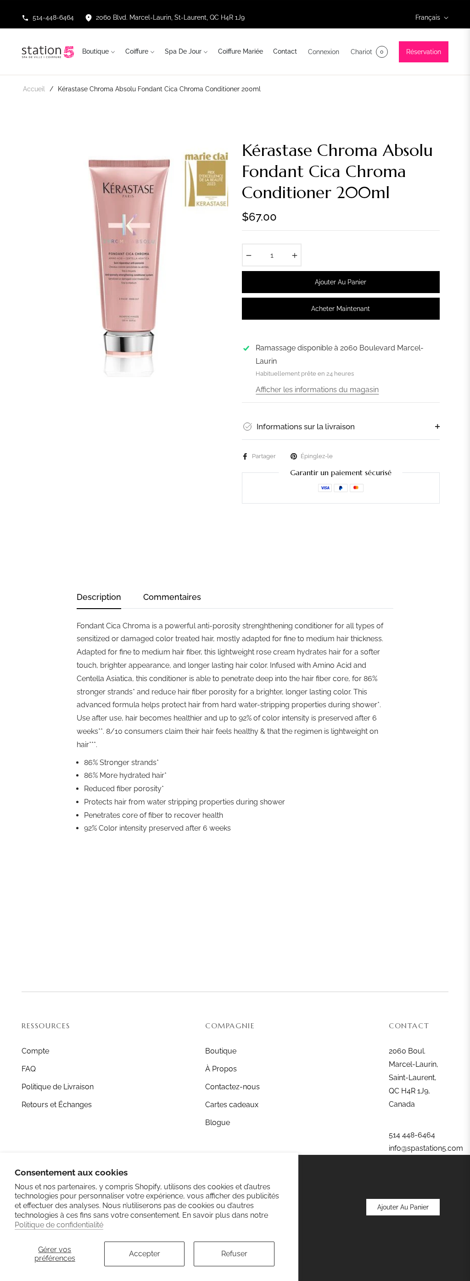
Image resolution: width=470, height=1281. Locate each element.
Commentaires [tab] (172, 597)
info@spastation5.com (426, 1148)
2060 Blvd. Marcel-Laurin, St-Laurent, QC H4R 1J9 (170, 17)
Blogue (217, 1122)
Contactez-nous (232, 1086)
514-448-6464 (53, 17)
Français (427, 17)
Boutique (220, 1051)
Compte (35, 1051)
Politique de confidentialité (59, 1224)
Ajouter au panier (403, 1207)
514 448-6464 (412, 1135)
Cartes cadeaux (231, 1104)
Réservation (423, 51)
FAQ (29, 1069)
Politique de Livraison (58, 1086)
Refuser (234, 1253)
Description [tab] (99, 597)
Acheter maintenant (340, 308)
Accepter (144, 1253)
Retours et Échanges (57, 1104)
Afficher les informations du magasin (317, 389)
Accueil (34, 89)
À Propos (221, 1069)
